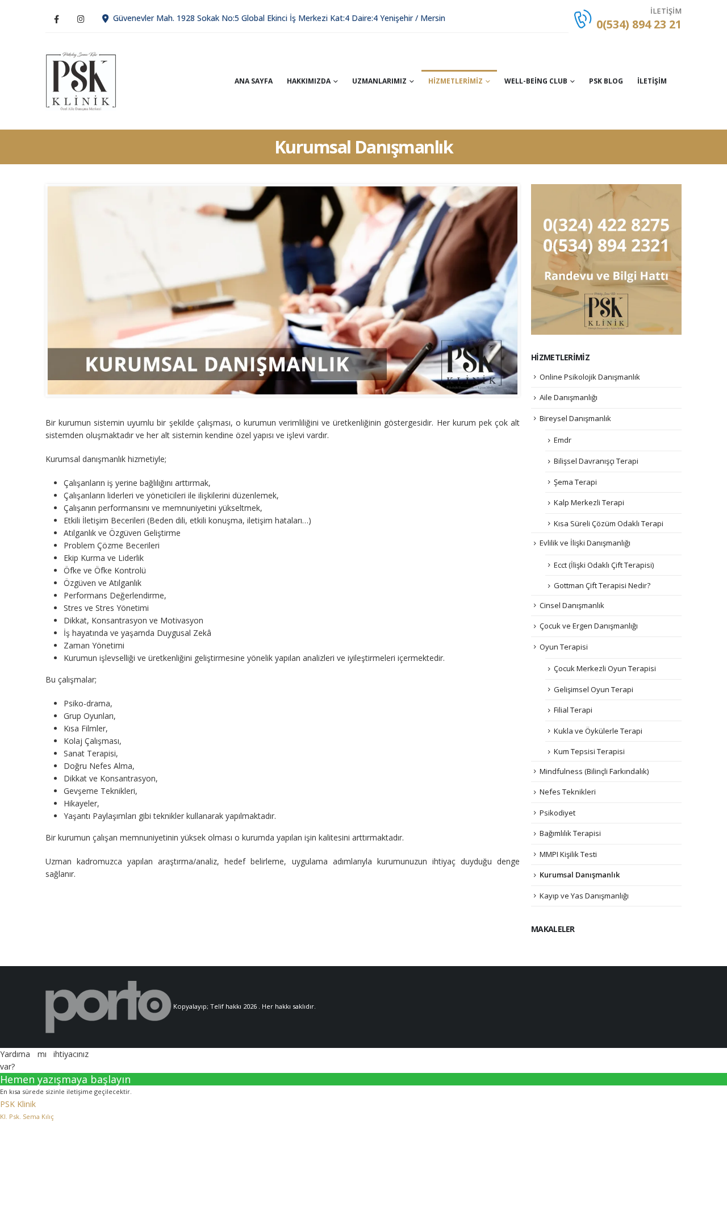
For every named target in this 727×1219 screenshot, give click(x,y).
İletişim (652, 81)
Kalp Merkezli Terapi (589, 502)
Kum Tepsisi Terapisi (589, 751)
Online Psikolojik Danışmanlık (590, 377)
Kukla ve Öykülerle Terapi (598, 731)
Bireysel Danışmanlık (575, 418)
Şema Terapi (575, 482)
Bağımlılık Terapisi (570, 833)
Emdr (562, 440)
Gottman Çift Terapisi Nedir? (602, 585)
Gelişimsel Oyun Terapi (593, 689)
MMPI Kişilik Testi (568, 854)
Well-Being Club (535, 81)
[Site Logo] (80, 81)
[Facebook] (56, 19)
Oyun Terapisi (564, 647)
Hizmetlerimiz (455, 81)
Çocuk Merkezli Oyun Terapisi (605, 668)
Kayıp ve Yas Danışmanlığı (584, 896)
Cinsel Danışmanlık (572, 605)
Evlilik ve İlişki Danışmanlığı (585, 543)
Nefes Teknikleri (568, 792)
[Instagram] (80, 19)
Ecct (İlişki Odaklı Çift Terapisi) (604, 565)
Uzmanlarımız (379, 81)
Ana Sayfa (254, 81)
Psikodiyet (557, 813)
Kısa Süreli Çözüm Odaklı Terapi (608, 523)
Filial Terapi (573, 710)
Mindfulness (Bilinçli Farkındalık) (594, 771)
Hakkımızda (309, 81)
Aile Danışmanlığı (569, 397)
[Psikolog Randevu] (606, 258)
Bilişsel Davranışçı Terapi (596, 461)
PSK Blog (606, 81)
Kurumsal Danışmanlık (580, 874)
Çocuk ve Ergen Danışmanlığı (589, 626)
